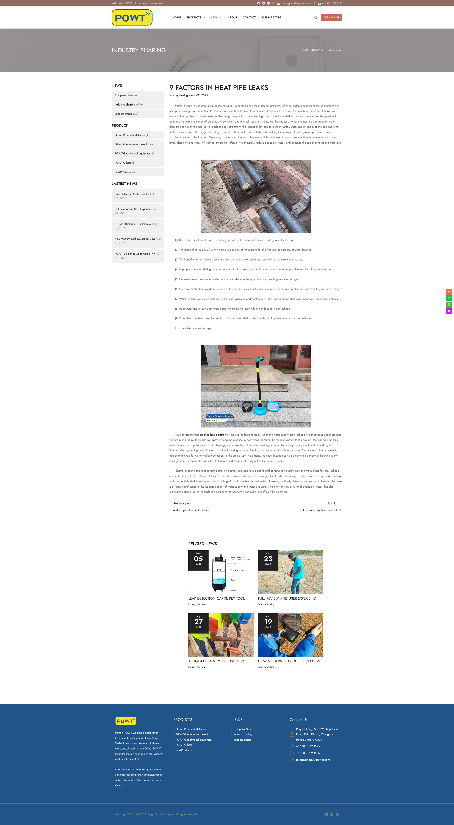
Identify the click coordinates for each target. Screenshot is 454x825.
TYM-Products (123, 172)
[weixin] (449, 305)
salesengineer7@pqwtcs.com (313, 760)
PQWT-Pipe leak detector (130, 135)
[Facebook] (258, 3)
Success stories (123, 114)
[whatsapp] (449, 298)
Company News (124, 95)
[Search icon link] (315, 17)
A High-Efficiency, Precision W (133, 224)
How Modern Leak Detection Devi (135, 239)
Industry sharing (333, 50)
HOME (304, 50)
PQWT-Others (123, 163)
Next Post (322, 506)
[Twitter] (263, 3)
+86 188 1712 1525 (308, 746)
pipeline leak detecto (143, 775)
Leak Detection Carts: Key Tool (133, 194)
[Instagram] (268, 3)
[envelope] (449, 311)
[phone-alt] (449, 292)
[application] (203, 18)
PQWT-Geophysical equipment (133, 153)
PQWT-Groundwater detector (132, 144)
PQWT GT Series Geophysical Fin (135, 254)
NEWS (316, 50)
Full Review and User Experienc (133, 209)
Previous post (189, 506)
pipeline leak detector (213, 435)
